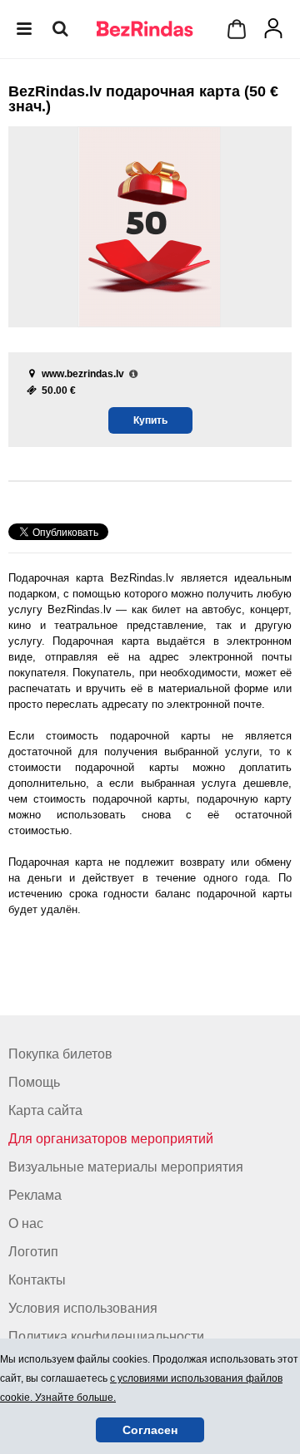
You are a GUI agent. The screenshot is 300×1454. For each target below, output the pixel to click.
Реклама (35, 1195)
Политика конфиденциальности (106, 1336)
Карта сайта (45, 1110)
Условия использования (83, 1308)
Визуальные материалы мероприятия (125, 1167)
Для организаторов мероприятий (110, 1139)
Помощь (34, 1082)
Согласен (150, 1430)
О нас (25, 1223)
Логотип (33, 1252)
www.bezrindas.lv (83, 374)
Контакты (37, 1280)
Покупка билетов (60, 1054)
